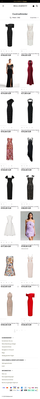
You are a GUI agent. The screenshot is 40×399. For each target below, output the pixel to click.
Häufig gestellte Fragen (8, 355)
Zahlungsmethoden (7, 363)
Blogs (3, 352)
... (19, 330)
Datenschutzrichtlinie (7, 379)
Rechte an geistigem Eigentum (10, 382)
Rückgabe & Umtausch (8, 350)
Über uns (4, 374)
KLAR (3, 366)
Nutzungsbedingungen (8, 376)
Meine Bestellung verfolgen (9, 344)
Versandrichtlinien (6, 347)
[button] (3, 6)
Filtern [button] (16, 17)
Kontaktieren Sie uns (7, 341)
